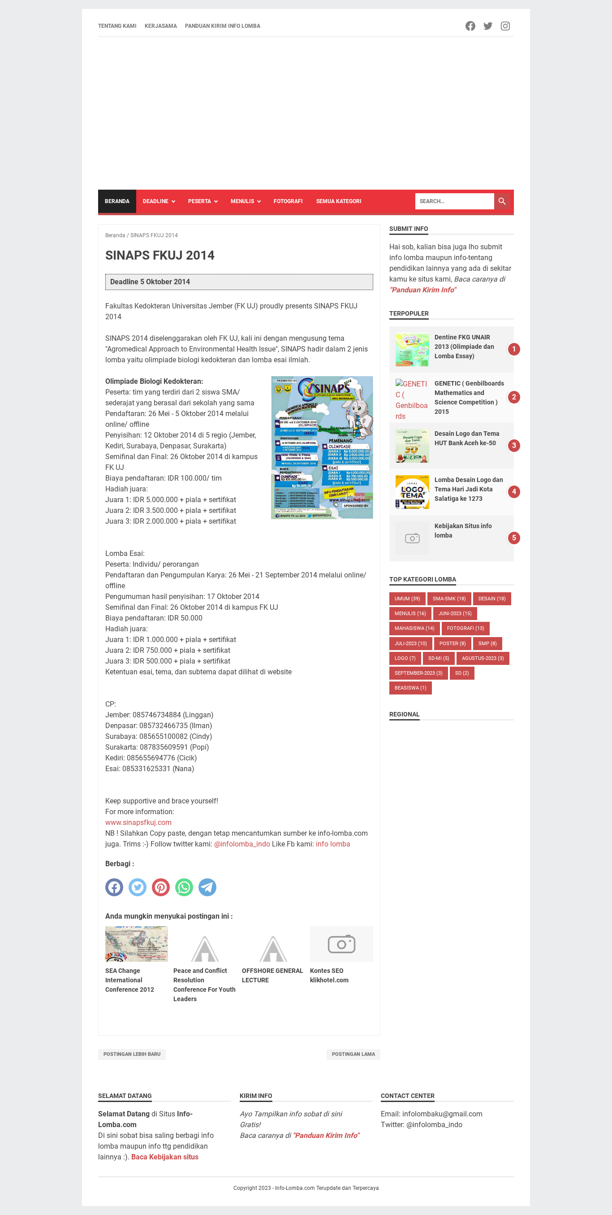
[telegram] (207, 887)
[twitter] (138, 887)
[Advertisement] (306, 113)
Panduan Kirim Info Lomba (222, 26)
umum (407, 599)
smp (487, 644)
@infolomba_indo (242, 844)
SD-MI (438, 658)
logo (405, 658)
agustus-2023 (483, 658)
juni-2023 (455, 613)
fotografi (465, 628)
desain (492, 599)
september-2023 (419, 673)
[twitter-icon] (488, 26)
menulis (410, 613)
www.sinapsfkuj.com (138, 822)
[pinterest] (161, 887)
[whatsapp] (184, 887)
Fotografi (288, 201)
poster (453, 644)
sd (462, 673)
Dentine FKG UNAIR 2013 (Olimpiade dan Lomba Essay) (464, 347)
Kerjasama (161, 26)
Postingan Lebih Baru (131, 1054)
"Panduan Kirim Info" (422, 290)
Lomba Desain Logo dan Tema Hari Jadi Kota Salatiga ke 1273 (469, 489)
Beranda (117, 201)
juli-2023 (411, 644)
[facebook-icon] (471, 26)
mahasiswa (415, 628)
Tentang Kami (117, 26)
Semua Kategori (339, 201)
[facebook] (114, 887)
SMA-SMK (449, 599)
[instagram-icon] (506, 26)
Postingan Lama (353, 1054)
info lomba (333, 844)
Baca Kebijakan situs (164, 1157)
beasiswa (411, 688)
